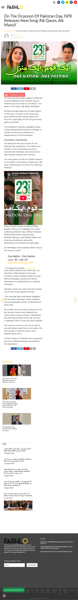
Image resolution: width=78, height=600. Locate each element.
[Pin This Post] (26, 88)
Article (12, 31)
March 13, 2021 (30, 268)
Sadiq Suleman (17, 35)
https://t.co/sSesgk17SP (20, 263)
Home (6, 31)
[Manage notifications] (4, 595)
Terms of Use (60, 592)
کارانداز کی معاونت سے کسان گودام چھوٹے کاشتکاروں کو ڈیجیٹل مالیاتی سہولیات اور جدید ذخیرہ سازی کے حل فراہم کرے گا (17, 471)
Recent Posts (7, 362)
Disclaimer (72, 590)
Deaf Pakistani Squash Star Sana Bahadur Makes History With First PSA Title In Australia (56, 547)
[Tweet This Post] (20, 88)
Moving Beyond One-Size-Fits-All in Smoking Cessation (56, 551)
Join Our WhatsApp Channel (13, 590)
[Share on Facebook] (14, 88)
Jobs (32, 590)
